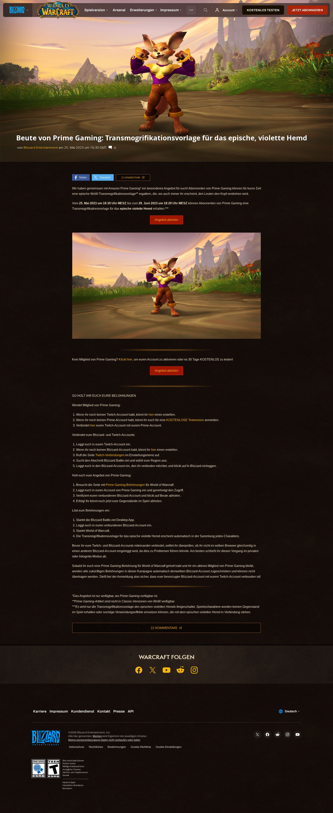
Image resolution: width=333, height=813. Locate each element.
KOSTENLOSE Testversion (185, 420)
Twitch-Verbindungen (109, 455)
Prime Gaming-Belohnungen (125, 484)
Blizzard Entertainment (41, 147)
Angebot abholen (166, 219)
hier (151, 414)
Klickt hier (125, 359)
